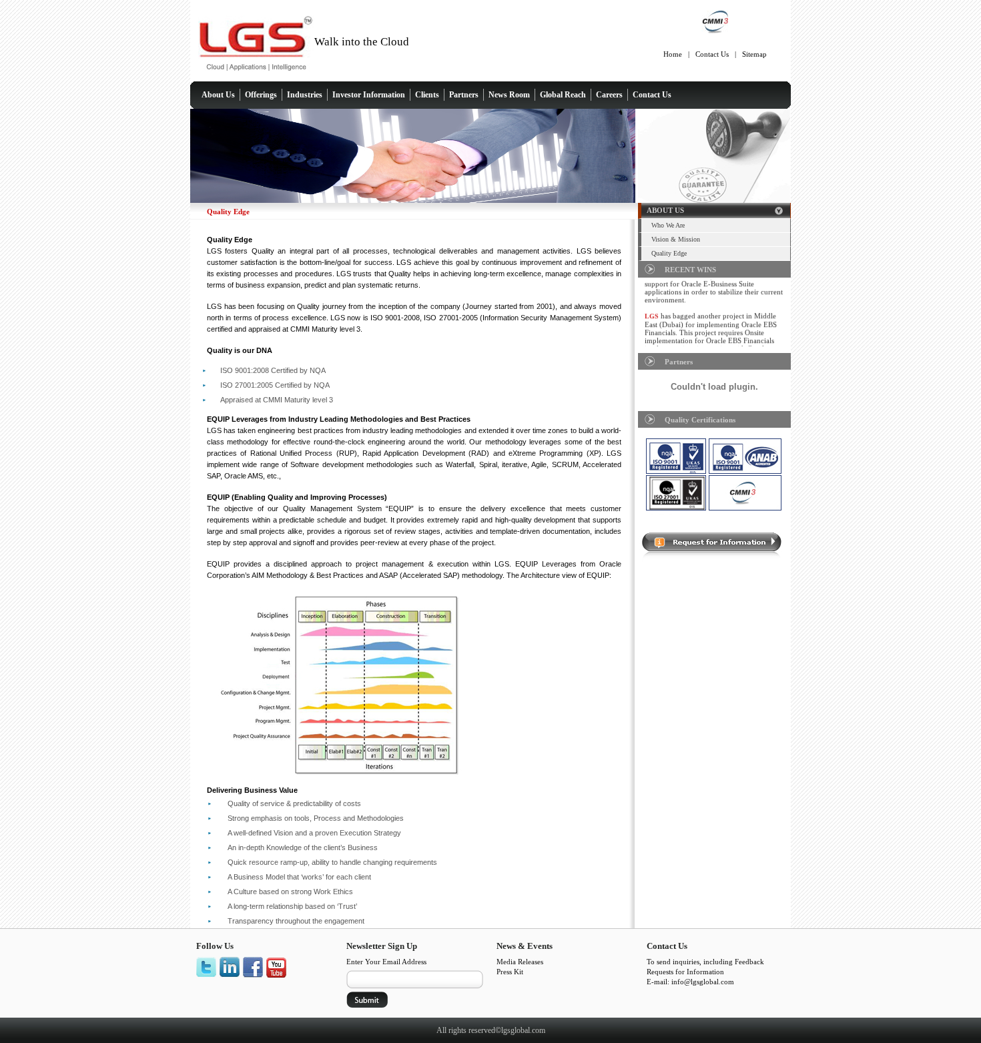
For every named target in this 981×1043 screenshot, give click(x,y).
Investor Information (368, 95)
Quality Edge (669, 253)
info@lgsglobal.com (702, 982)
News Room (509, 95)
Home (672, 54)
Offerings (261, 95)
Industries (304, 95)
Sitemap (754, 54)
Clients (427, 95)
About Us (218, 95)
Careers (609, 95)
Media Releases (520, 962)
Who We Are (668, 225)
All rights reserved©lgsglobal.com (490, 1030)
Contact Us (712, 54)
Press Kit (510, 972)
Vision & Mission (675, 239)
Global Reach (563, 95)
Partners (463, 95)
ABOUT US (665, 210)
